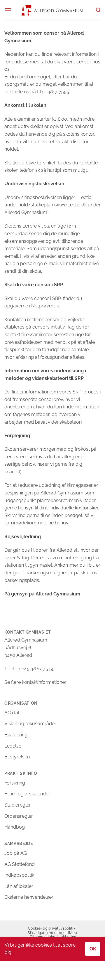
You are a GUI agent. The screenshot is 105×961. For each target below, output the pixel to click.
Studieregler (17, 805)
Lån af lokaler (18, 886)
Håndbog (14, 827)
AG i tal (11, 713)
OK (93, 949)
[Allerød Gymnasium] (52, 10)
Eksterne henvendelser (28, 897)
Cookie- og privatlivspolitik (51, 928)
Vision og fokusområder (30, 723)
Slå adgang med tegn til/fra (52, 932)
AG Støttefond (19, 864)
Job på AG (15, 853)
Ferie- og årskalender (27, 794)
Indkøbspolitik (19, 875)
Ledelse (12, 746)
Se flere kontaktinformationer (35, 682)
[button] (7, 10)
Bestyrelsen (17, 757)
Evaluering (15, 735)
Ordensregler (18, 816)
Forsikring (14, 783)
